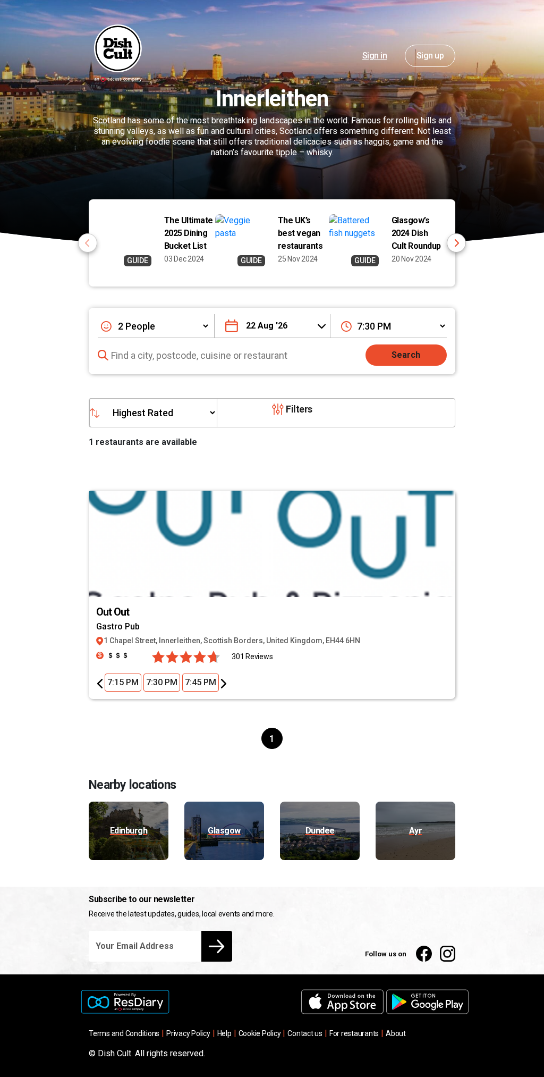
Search (406, 355)
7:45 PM (200, 682)
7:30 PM (161, 682)
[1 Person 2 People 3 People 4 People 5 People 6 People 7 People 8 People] (154, 325)
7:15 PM (123, 682)
